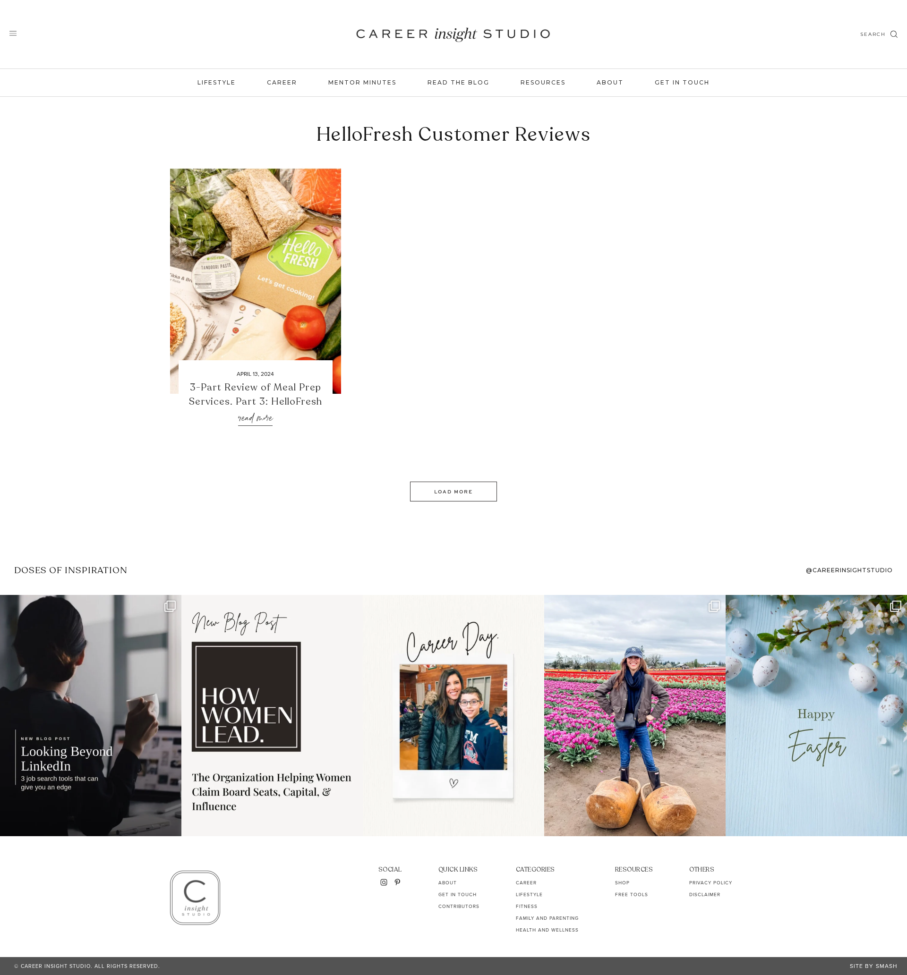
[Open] (90, 715)
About (610, 82)
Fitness (527, 906)
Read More (255, 418)
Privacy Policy (710, 882)
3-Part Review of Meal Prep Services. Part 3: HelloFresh (255, 394)
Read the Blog (458, 82)
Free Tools (631, 894)
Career (282, 82)
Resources (543, 82)
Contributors (458, 906)
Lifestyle (216, 82)
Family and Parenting (547, 918)
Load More (453, 491)
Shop (622, 882)
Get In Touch (682, 82)
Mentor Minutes (362, 82)
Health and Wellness (547, 929)
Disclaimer (704, 894)
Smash (887, 966)
